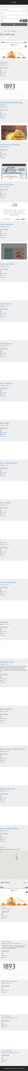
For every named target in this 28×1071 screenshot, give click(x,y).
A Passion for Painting (10, 144)
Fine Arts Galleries (17, 943)
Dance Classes (15, 1017)
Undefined (7, 65)
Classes (7, 1017)
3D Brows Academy (6, 1050)
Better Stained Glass (9, 828)
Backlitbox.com (7, 662)
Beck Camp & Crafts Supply (12, 749)
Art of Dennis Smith (9, 463)
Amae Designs (6, 224)
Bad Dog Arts (6, 709)
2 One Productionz (6, 1016)
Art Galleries (8, 943)
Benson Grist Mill (7, 789)
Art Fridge (4, 423)
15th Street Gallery (6, 941)
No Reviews (4, 72)
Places (9, 31)
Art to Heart (5, 503)
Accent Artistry (7, 184)
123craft (4, 63)
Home (5, 31)
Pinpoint (3, 75)
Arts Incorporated (8, 582)
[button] (10, 873)
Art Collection (6, 383)
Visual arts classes (16, 1052)
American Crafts (7, 264)
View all (25, 882)
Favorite (3, 74)
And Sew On (5, 304)
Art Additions (6, 343)
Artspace (4, 622)
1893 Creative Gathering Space (9, 981)
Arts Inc (3, 542)
